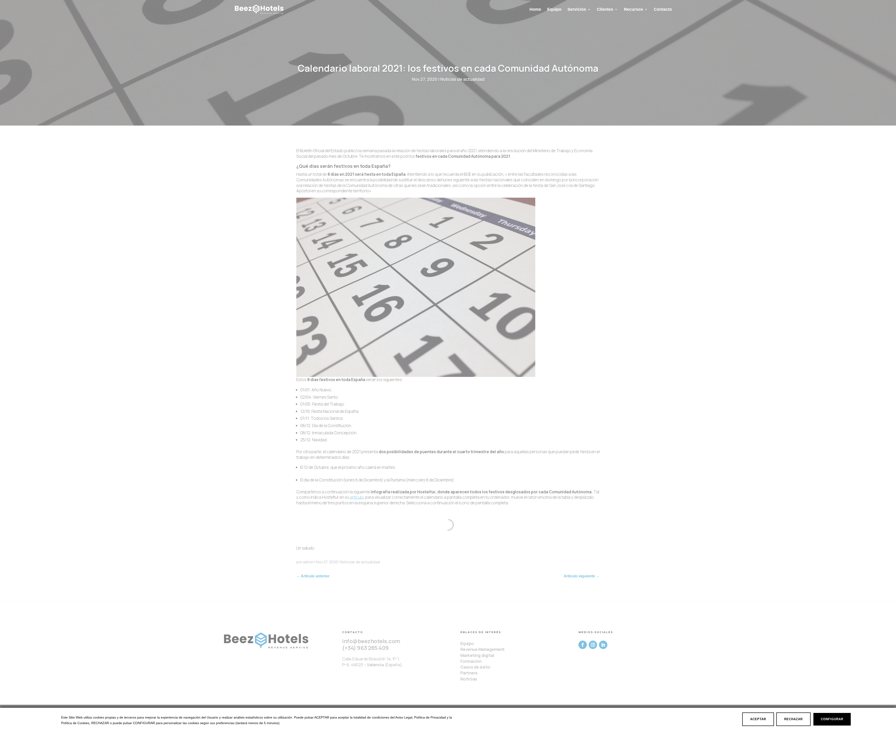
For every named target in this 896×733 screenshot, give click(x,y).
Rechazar (793, 719)
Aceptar (758, 719)
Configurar (832, 719)
